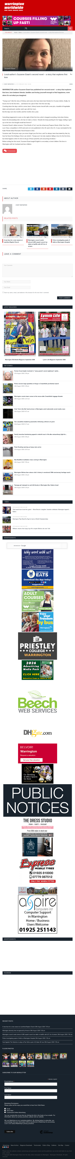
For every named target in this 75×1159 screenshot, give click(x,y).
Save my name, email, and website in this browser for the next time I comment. (26, 292)
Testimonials (37, 1145)
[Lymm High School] (37, 856)
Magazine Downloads (26, 1145)
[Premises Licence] (37, 816)
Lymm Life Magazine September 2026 (54, 359)
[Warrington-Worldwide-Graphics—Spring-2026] (37, 611)
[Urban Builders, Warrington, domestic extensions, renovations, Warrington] (37, 894)
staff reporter (9, 84)
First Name (7, 1088)
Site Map (60, 1145)
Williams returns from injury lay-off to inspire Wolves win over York (31, 528)
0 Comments (11, 151)
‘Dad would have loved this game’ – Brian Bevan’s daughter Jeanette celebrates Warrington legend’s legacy (41, 510)
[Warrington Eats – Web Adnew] (37, 588)
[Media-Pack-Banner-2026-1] (37, 679)
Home (15, 32)
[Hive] (37, 783)
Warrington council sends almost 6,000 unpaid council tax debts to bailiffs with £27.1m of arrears (29, 1034)
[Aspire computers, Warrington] (37, 933)
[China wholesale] (37, 742)
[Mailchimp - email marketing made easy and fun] (46, 1133)
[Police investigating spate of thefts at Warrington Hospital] (62, 231)
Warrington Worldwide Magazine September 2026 (20, 359)
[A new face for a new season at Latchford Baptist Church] (13, 231)
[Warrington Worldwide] (15, 7)
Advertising (6, 1145)
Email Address (9, 1081)
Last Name (7, 1094)
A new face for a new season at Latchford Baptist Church (18, 1026)
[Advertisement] (37, 168)
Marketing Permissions (11, 1103)
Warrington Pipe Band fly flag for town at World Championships (30, 519)
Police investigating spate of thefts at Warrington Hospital (18, 1038)
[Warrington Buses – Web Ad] (37, 631)
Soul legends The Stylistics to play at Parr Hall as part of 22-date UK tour (23, 1042)
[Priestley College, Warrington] (37, 659)
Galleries (53, 1145)
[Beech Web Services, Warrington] (38, 722)
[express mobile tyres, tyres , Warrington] (37, 886)
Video (7, 502)
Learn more (8, 1123)
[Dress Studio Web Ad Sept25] (37, 836)
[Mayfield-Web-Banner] (37, 568)
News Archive (14, 1145)
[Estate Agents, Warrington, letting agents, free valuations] (37, 763)
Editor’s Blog (46, 1145)
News (20, 32)
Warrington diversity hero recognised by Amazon (16, 1030)
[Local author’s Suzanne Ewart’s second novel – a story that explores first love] (37, 55)
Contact (67, 1145)
